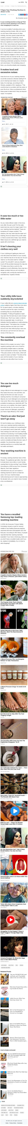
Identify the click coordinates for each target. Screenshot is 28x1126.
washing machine (5, 967)
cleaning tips (20, 1105)
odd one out (4, 1112)
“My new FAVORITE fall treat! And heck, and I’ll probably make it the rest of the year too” (18, 977)
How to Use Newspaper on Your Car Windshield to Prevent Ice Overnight (17, 1011)
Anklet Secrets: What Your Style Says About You (17, 999)
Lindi (2, 2)
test (7, 1115)
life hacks (3, 965)
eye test (10, 1107)
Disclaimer (19, 1123)
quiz (2, 1115)
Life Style (7, 6)
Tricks (21, 965)
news (16, 1110)
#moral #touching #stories (8, 1105)
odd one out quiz (14, 1112)
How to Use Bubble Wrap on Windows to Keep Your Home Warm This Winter (18, 1025)
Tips (17, 965)
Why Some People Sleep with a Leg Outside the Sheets (18, 987)
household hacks (18, 1107)
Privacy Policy (12, 1123)
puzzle (22, 1112)
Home (2, 6)
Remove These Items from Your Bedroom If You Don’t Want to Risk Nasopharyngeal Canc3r (18, 1040)
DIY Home (3, 1107)
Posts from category (8, 1050)
